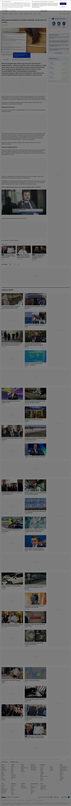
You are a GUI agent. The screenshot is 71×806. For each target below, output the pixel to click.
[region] (35, 5)
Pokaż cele (63, 6)
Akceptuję (63, 3)
